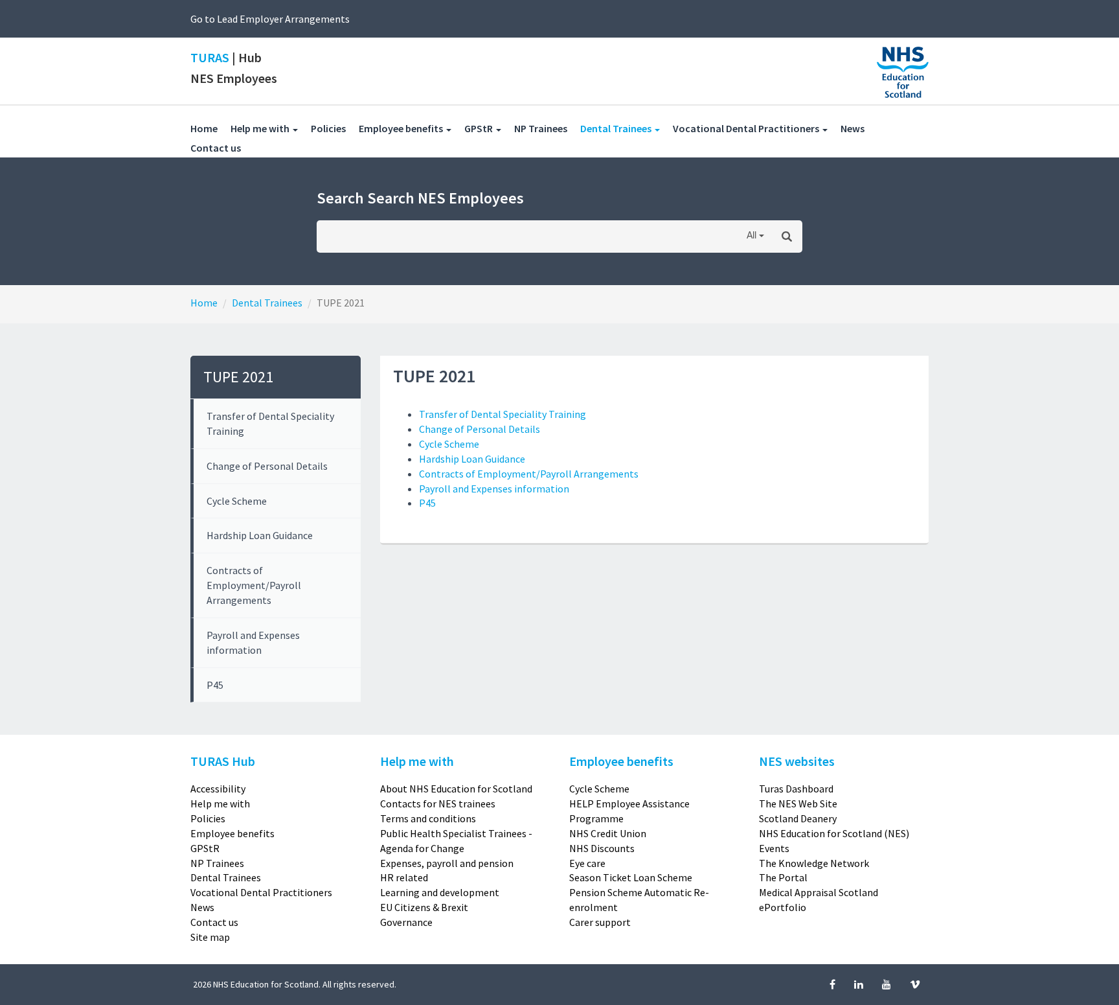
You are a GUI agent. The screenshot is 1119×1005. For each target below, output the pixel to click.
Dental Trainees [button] (626, 128)
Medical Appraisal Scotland (818, 892)
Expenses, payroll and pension (447, 863)
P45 (215, 684)
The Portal (783, 877)
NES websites (797, 761)
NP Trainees (547, 128)
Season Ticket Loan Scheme (630, 877)
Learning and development (439, 892)
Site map (210, 936)
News (859, 128)
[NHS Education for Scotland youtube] (887, 984)
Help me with (220, 803)
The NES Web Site (798, 803)
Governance (406, 922)
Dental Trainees (267, 302)
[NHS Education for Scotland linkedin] (860, 984)
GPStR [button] (479, 128)
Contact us (222, 147)
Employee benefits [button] (402, 128)
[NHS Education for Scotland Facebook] (833, 984)
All (751, 235)
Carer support (600, 922)
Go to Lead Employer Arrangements (270, 18)
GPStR (205, 848)
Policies (335, 128)
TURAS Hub (222, 761)
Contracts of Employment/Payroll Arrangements (254, 585)
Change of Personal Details (267, 465)
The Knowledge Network (814, 863)
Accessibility (217, 788)
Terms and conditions (428, 818)
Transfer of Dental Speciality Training (270, 423)
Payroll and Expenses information (253, 642)
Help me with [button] (261, 128)
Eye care (587, 863)
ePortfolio (782, 907)
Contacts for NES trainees (437, 803)
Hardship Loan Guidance (260, 535)
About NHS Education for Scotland (456, 788)
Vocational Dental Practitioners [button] (747, 128)
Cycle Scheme (237, 500)
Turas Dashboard (796, 788)
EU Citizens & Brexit (424, 907)
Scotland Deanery (798, 818)
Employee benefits (232, 833)
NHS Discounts (602, 848)
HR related (404, 877)
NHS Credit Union (607, 833)
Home (204, 128)
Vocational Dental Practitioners (261, 892)
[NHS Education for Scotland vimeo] (915, 984)
